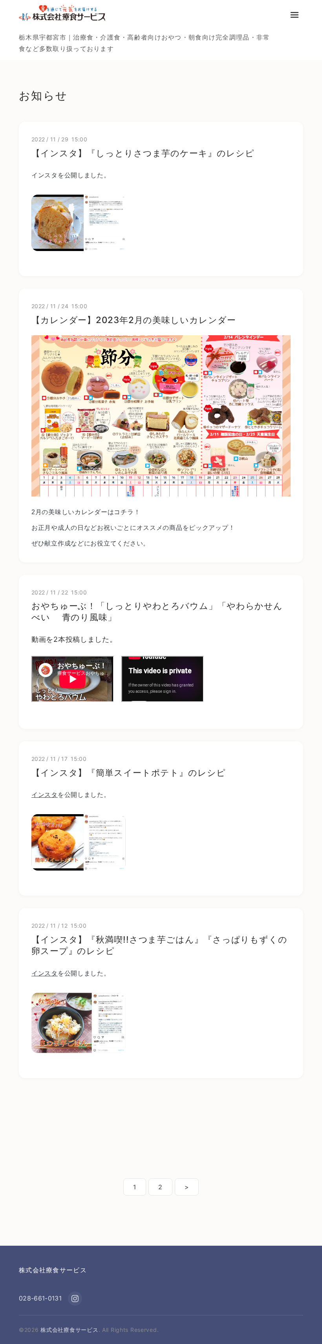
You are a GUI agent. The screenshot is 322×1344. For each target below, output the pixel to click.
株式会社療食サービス (53, 1270)
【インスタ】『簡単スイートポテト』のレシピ (128, 772)
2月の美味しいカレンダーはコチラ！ (85, 512)
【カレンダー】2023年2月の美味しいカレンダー (133, 319)
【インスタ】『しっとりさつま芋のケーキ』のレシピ (142, 153)
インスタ (44, 175)
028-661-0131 (40, 1298)
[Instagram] (75, 1299)
